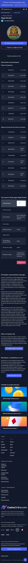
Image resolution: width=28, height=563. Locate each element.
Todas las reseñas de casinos (4, 465)
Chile (11, 447)
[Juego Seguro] (2, 534)
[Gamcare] (12, 530)
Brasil (11, 444)
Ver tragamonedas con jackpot (14, 348)
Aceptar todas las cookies (20, 5)
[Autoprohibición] (22, 530)
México (12, 441)
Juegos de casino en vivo (14, 375)
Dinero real (4, 470)
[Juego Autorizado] (7, 534)
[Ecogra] (2, 530)
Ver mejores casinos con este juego (14, 43)
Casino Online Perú (5, 12)
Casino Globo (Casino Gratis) (5, 491)
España (3, 444)
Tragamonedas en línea (4, 473)
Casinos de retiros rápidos (4, 477)
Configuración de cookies (7, 5)
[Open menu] (26, 9)
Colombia (12, 452)
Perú (11, 450)
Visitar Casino (22, 262)
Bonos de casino (5, 500)
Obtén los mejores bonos (14, 549)
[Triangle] (25, 559)
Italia (2, 441)
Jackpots (3, 497)
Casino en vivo (4, 494)
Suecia (2, 452)
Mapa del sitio (4, 556)
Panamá (12, 455)
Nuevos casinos (5, 481)
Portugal (3, 447)
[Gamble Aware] (7, 530)
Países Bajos (4, 450)
